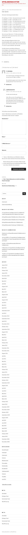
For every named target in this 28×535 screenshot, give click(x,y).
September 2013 (6, 318)
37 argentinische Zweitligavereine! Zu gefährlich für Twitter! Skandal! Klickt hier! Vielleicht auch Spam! (13, 239)
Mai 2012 (4, 334)
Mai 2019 (4, 281)
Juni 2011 (4, 358)
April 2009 (4, 428)
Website (4, 150)
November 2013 (5, 316)
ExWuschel (4, 247)
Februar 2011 (5, 369)
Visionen (4, 474)
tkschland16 (4, 468)
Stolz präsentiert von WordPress (9, 531)
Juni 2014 (4, 313)
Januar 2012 (4, 345)
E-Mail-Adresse (6, 143)
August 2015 (5, 299)
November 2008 (6, 441)
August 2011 (5, 353)
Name (4, 136)
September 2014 (6, 310)
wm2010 (4, 479)
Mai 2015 (4, 305)
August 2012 (5, 332)
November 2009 (6, 409)
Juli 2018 (4, 283)
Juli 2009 (4, 420)
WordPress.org (5, 501)
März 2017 (4, 292)
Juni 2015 (4, 302)
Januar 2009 (4, 436)
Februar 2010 (5, 401)
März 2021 (4, 267)
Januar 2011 (4, 372)
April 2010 (4, 396)
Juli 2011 (4, 356)
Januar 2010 (4, 404)
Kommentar (5, 118)
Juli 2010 (4, 388)
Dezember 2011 (5, 348)
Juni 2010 (4, 391)
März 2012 (4, 340)
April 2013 (4, 321)
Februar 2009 (5, 433)
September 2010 (6, 382)
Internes (4, 458)
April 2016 (4, 297)
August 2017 (5, 286)
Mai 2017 (4, 289)
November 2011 (5, 350)
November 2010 (5, 377)
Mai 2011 (4, 361)
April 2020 (4, 278)
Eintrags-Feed (5, 496)
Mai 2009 (4, 425)
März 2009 (4, 431)
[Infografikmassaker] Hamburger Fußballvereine (12, 225)
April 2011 (4, 364)
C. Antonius (9, 71)
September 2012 (6, 329)
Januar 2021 (4, 273)
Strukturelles (5, 466)
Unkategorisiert (5, 471)
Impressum (4, 202)
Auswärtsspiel (5, 450)
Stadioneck (4, 233)
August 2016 (5, 294)
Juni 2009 (4, 423)
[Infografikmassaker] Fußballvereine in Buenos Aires (13, 217)
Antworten (8, 84)
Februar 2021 (5, 270)
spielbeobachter (10, 2)
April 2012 (4, 337)
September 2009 (6, 415)
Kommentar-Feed (6, 499)
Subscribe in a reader (6, 484)
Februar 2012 (5, 342)
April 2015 (4, 308)
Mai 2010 (4, 393)
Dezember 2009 (5, 407)
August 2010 (5, 385)
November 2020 (5, 275)
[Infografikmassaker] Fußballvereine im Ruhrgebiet (13, 219)
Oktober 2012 (5, 326)
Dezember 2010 (5, 374)
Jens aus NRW (5, 237)
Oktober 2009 (5, 412)
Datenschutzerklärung (7, 204)
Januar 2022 (4, 265)
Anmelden (4, 493)
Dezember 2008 (5, 439)
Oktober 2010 (5, 380)
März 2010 (4, 399)
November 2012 (5, 324)
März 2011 (4, 366)
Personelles (4, 463)
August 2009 (5, 417)
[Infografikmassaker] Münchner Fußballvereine (12, 222)
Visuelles (4, 476)
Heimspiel (6, 61)
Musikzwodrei (5, 460)
